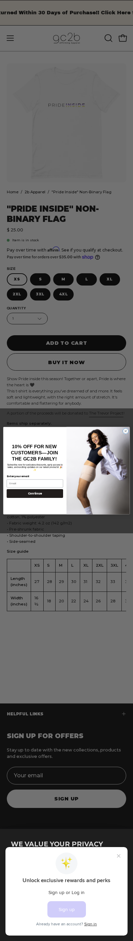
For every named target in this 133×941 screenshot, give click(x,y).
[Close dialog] (126, 431)
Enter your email (18, 476)
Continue (35, 493)
